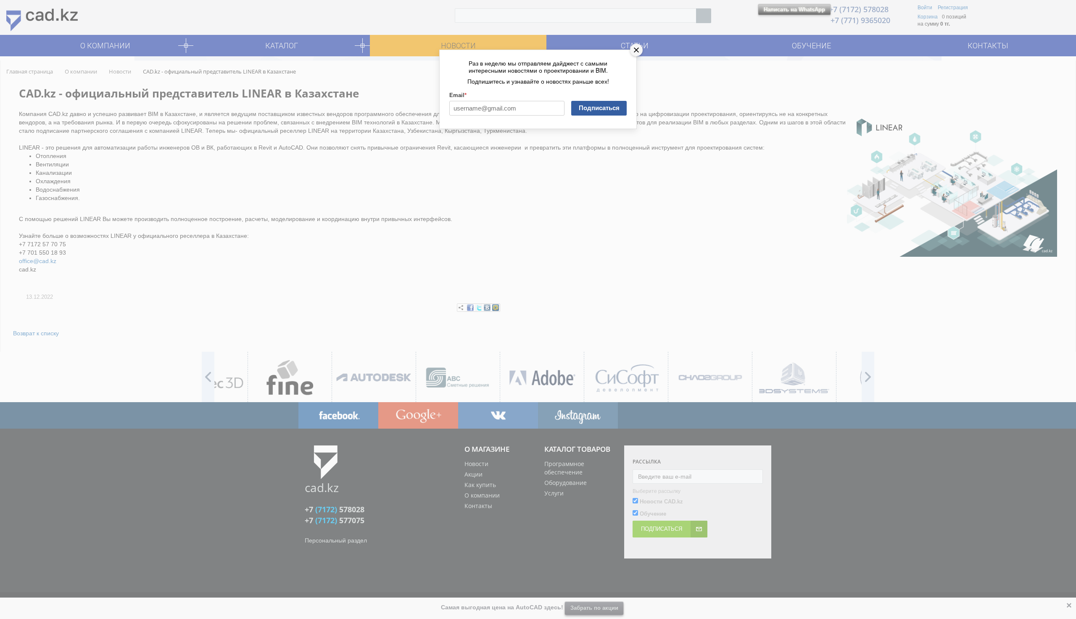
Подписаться (599, 107)
